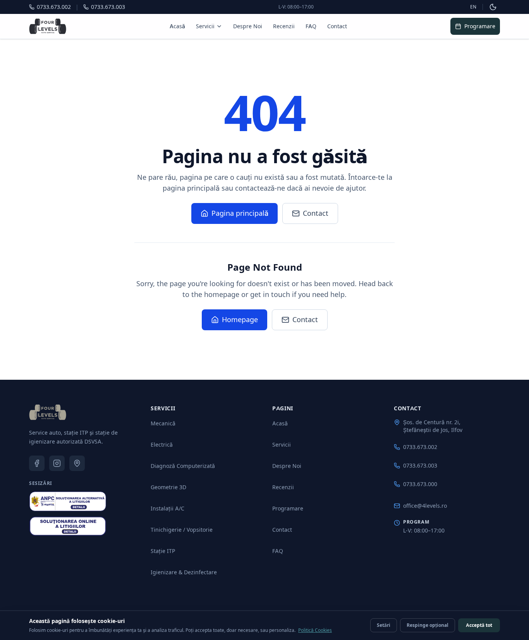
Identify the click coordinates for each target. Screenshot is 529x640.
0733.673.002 (420, 447)
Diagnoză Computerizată (183, 466)
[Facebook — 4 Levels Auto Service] (37, 463)
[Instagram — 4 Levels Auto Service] (57, 463)
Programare (479, 26)
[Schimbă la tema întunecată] (493, 7)
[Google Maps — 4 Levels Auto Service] (77, 463)
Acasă (177, 26)
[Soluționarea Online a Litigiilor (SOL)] (67, 526)
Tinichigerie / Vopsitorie (182, 529)
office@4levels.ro (425, 505)
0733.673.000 (420, 484)
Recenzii (284, 26)
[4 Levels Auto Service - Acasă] (47, 412)
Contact (337, 26)
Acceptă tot (479, 625)
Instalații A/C (167, 508)
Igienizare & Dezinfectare (184, 572)
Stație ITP (163, 551)
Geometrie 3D (168, 487)
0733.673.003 (420, 465)
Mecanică (163, 423)
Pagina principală (239, 213)
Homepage (240, 320)
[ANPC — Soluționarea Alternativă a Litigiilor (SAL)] (67, 501)
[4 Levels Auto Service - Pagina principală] (47, 26)
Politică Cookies (315, 630)
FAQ (311, 26)
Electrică (162, 444)
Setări (383, 625)
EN (473, 7)
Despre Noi (247, 26)
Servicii (205, 26)
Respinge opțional (427, 625)
